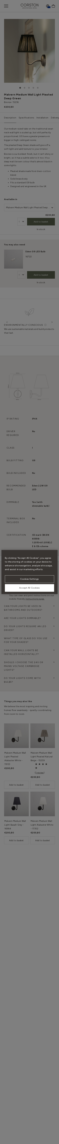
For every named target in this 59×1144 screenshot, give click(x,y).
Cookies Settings (29, 579)
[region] (29, 572)
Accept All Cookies (29, 588)
